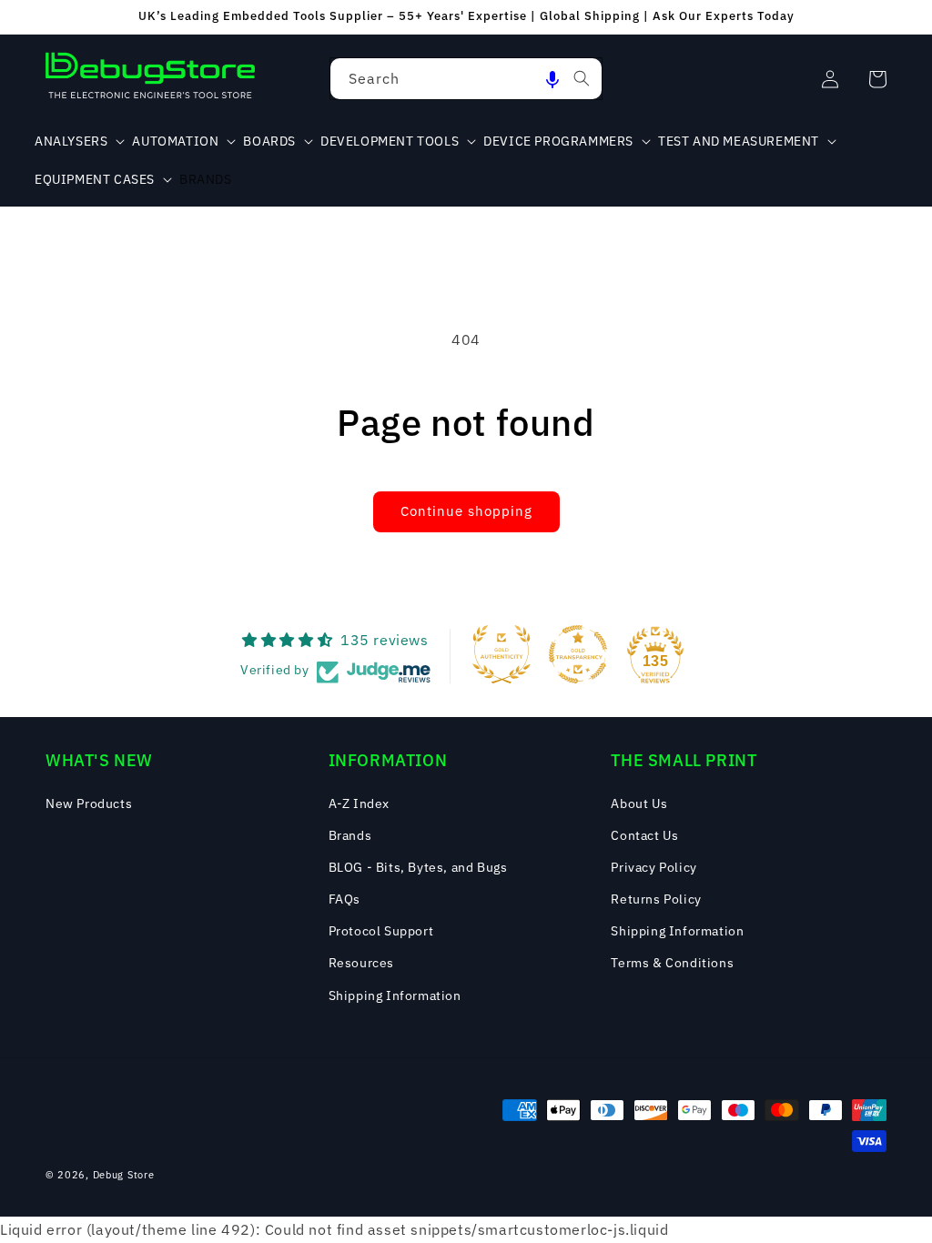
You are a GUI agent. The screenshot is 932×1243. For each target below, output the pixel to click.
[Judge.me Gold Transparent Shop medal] (578, 654)
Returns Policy (656, 899)
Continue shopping (466, 511)
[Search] (582, 78)
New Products (89, 803)
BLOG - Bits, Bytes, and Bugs (418, 867)
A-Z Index (359, 803)
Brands (350, 835)
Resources (361, 963)
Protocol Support (381, 931)
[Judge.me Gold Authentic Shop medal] (501, 654)
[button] (552, 78)
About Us (639, 803)
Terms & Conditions (672, 963)
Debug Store (124, 1174)
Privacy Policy (653, 867)
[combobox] (466, 78)
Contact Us (644, 835)
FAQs (344, 899)
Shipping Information (395, 995)
